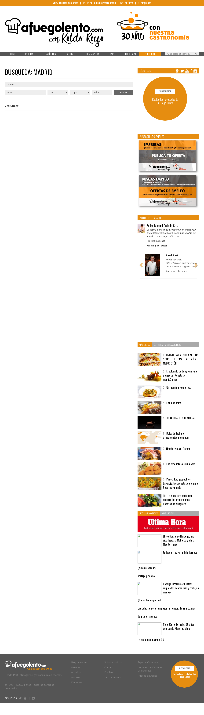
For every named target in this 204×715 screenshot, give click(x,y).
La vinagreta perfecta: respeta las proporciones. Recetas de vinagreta (177, 500)
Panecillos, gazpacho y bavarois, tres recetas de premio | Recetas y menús (181, 483)
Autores (75, 677)
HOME (12, 54)
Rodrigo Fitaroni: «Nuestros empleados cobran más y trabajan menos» (181, 588)
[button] (141, 265)
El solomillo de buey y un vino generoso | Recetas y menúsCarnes (180, 375)
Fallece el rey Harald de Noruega (180, 552)
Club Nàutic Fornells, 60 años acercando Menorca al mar (178, 626)
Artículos (76, 672)
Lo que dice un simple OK (151, 640)
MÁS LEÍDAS (168, 513)
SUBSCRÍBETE (165, 91)
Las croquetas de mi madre (180, 464)
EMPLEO (113, 54)
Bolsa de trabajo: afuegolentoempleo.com (176, 435)
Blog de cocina (79, 662)
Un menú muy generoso (178, 387)
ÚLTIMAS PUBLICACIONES (167, 345)
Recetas (75, 667)
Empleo (108, 672)
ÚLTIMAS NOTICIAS (149, 513)
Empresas (76, 682)
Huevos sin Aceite (147, 675)
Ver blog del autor (156, 245)
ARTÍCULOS (50, 54)
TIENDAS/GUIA (92, 54)
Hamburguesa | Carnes (178, 449)
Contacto (109, 667)
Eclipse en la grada (147, 616)
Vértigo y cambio (147, 576)
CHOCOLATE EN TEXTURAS (180, 418)
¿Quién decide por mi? (149, 600)
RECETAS (29, 54)
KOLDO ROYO (131, 54)
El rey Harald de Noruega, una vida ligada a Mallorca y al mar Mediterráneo (179, 540)
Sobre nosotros (113, 662)
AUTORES (71, 54)
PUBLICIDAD (150, 54)
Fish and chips (173, 403)
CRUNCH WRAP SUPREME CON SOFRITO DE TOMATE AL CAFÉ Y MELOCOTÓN (180, 359)
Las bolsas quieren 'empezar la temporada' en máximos (166, 608)
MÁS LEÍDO (144, 345)
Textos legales (112, 677)
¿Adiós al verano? (147, 568)
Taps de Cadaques (148, 662)
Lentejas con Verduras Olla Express (150, 669)
